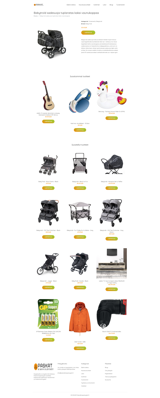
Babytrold (99, 21)
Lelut (104, 5)
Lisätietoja (88, 32)
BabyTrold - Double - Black (80, 281)
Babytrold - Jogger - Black (48, 281)
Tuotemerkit (120, 5)
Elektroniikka (71, 5)
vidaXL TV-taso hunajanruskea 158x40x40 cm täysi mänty (111, 282)
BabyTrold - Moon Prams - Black (48, 181)
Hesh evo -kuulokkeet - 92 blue (80, 123)
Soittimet (97, 5)
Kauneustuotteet (84, 5)
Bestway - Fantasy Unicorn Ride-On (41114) (112, 111)
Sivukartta (108, 380)
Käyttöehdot (108, 373)
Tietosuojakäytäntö (110, 377)
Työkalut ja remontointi (88, 383)
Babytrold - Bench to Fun (80, 181)
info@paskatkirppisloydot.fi (66, 373)
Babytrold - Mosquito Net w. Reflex (111, 181)
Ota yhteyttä (108, 370)
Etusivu (36, 16)
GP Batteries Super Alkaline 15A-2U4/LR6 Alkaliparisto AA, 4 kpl (48, 332)
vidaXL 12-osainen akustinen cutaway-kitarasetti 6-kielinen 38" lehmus (48, 114)
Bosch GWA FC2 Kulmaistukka (111, 331)
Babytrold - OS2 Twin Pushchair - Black (48, 230)
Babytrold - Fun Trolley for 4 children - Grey (80, 230)
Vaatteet (83, 386)
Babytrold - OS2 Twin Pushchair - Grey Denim (111, 231)
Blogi (111, 5)
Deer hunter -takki (80, 342)
